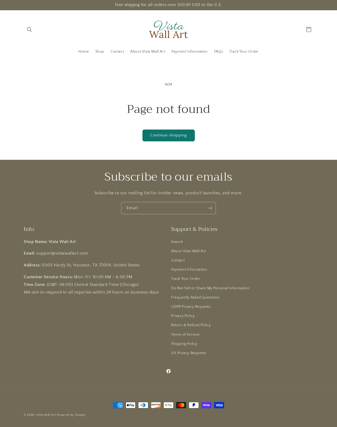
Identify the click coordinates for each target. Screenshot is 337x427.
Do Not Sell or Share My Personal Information (210, 288)
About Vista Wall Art (188, 251)
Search (177, 242)
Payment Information (189, 269)
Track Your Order (185, 279)
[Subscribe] (210, 208)
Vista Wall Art (46, 414)
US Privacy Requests (188, 353)
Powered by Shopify (71, 414)
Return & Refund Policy (191, 325)
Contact (178, 260)
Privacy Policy (183, 316)
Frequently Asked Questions (195, 297)
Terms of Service (185, 334)
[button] (29, 29)
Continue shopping (168, 135)
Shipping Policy (184, 344)
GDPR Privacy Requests (191, 307)
